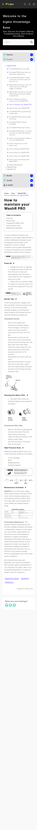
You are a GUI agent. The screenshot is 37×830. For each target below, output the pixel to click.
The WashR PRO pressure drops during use (20, 118)
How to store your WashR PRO (19, 108)
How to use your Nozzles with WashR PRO (19, 160)
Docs (13, 193)
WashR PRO (11, 66)
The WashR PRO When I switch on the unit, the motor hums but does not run (19, 79)
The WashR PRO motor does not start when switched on (20, 73)
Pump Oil (9, 218)
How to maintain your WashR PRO (20, 104)
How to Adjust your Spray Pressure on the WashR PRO (18, 100)
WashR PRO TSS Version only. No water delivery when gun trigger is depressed (20, 94)
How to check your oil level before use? (18, 144)
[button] (3, 4)
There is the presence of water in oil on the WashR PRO (20, 139)
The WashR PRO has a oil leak (19, 69)
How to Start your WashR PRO (19, 152)
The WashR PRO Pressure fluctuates (18, 123)
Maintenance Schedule (14, 228)
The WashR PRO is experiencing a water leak (20, 112)
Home (6, 193)
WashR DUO (11, 167)
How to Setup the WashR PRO (19, 149)
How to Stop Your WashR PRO (19, 156)
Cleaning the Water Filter (15, 223)
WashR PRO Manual (15, 165)
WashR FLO (11, 169)
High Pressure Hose (13, 225)
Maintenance (9, 582)
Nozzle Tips (10, 221)
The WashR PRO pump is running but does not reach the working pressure (20, 133)
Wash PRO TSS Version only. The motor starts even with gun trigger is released (20, 86)
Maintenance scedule (11, 579)
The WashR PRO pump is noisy (19, 127)
